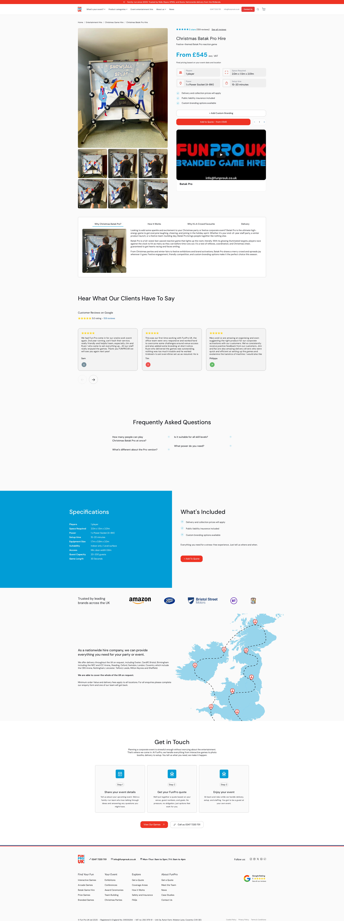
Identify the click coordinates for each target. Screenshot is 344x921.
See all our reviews (259, 881)
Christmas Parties (113, 900)
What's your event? (95, 9)
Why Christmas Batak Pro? (108, 224)
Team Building (112, 895)
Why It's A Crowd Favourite (201, 224)
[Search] (258, 9)
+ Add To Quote (191, 558)
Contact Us (248, 9)
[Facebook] (251, 859)
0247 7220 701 (215, 9)
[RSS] (265, 859)
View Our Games (152, 824)
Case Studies (167, 895)
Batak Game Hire (86, 890)
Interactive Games (87, 880)
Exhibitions (110, 880)
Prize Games (84, 895)
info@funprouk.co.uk (231, 9)
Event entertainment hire (142, 9)
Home (80, 22)
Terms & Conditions (258, 920)
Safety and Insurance (142, 895)
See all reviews (219, 29)
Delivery (245, 224)
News (171, 9)
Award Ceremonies (114, 890)
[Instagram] (254, 859)
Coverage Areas (140, 885)
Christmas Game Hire (114, 22)
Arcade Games (85, 885)
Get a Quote (138, 880)
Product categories (117, 9)
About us (160, 9)
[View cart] (263, 9)
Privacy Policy (244, 920)
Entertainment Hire (94, 22)
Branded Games (86, 900)
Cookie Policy (231, 920)
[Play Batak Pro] (221, 155)
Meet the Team (168, 885)
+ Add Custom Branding (221, 113)
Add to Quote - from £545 (213, 121)
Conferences (111, 885)
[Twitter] (258, 859)
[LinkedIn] (261, 859)
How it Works (138, 890)
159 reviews (109, 318)
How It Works (154, 224)
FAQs (134, 900)
